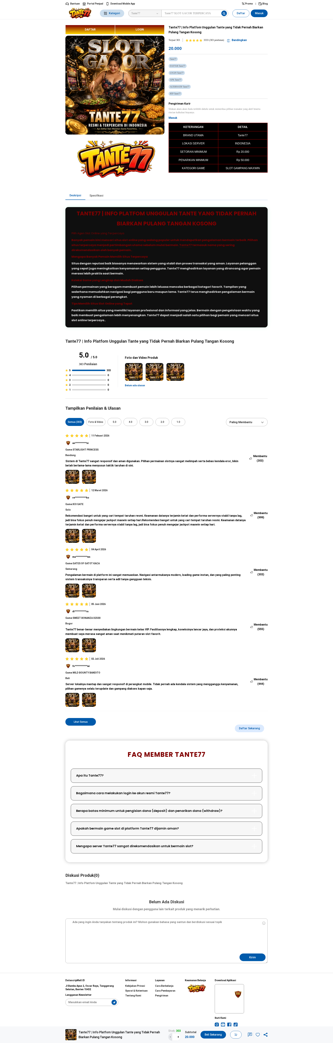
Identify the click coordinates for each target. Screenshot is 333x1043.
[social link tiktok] (235, 1024)
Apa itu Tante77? (90, 775)
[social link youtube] (223, 1024)
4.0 (130, 422)
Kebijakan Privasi (135, 985)
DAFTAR (90, 29)
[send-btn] (114, 1002)
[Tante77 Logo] (80, 13)
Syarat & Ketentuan (136, 990)
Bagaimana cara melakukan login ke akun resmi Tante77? (123, 793)
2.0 (162, 422)
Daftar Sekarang (249, 728)
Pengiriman (161, 995)
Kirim (252, 957)
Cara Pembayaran (165, 990)
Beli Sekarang (213, 1034)
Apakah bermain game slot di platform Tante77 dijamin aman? (127, 828)
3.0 (146, 422)
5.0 (114, 422)
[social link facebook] (229, 1024)
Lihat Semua (81, 721)
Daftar (241, 13)
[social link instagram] (217, 1024)
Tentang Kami (133, 995)
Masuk (259, 13)
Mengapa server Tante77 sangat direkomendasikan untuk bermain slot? (134, 846)
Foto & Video (95, 422)
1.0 (178, 422)
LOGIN (140, 29)
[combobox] (247, 422)
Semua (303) (75, 422)
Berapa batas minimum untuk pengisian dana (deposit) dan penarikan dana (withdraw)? (149, 811)
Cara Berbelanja (164, 985)
